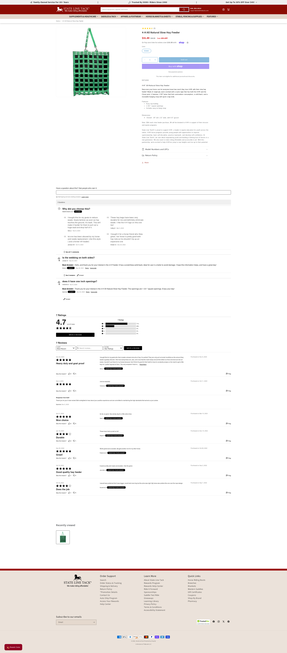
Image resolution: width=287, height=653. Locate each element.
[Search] (184, 9)
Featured (211, 16)
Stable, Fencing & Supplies (189, 16)
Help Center (105, 604)
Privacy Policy (150, 604)
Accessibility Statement (154, 610)
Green (146, 51)
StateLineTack (140, 641)
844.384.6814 (195, 8)
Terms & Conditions (153, 607)
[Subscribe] (93, 622)
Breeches (192, 583)
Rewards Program (152, 583)
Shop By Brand (194, 598)
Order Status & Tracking (111, 583)
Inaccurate (93, 268)
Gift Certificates (195, 592)
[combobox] (145, 9)
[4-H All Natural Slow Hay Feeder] (62, 537)
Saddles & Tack (108, 16)
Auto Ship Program (108, 598)
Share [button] (147, 163)
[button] (175, 149)
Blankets (192, 586)
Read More (143, 364)
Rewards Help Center (153, 586)
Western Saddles (195, 589)
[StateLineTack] (73, 9)
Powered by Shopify (150, 641)
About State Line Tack (154, 580)
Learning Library (151, 601)
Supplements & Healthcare (82, 16)
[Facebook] (213, 622)
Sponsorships (150, 592)
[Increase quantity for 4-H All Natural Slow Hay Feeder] (155, 59)
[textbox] (143, 192)
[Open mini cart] (228, 9)
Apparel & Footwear (131, 16)
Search (103, 580)
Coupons (192, 595)
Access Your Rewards (109, 601)
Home (58, 21)
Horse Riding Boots (196, 580)
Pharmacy (192, 601)
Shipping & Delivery (109, 586)
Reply (87, 268)
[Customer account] (223, 9)
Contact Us (105, 595)
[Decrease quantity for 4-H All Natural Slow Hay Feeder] (144, 59)
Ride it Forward (151, 589)
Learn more (85, 197)
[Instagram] (218, 622)
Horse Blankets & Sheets (158, 16)
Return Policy (106, 589)
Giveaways (148, 598)
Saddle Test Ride (151, 595)
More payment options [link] (176, 72)
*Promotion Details (108, 592)
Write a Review (75, 335)
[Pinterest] (228, 622)
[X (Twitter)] (223, 622)
